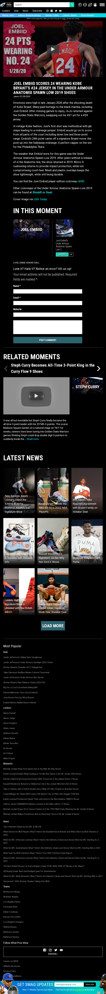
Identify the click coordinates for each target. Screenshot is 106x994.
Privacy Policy (9, 971)
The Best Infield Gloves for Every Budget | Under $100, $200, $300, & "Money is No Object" (43, 866)
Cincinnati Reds (10, 907)
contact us (79, 990)
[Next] (98, 368)
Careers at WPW (10, 961)
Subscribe (37, 11)
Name (17, 285)
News (25, 11)
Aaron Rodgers (10, 723)
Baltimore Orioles (11, 932)
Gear (16, 11)
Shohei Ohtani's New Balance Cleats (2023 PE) (24, 682)
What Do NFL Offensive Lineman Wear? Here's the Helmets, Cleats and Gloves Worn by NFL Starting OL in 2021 (51, 841)
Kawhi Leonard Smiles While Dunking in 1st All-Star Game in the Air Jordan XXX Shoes (42, 774)
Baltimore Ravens (11, 937)
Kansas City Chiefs (12, 917)
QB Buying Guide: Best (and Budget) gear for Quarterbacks (29, 871)
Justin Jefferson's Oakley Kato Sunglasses (22, 657)
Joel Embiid (20, 263)
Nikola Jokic (8, 15)
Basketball (33, 263)
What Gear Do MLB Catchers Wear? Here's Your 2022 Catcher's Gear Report (37, 853)
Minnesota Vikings (11, 892)
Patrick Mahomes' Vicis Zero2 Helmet (20, 692)
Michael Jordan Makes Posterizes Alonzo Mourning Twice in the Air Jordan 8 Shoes (41, 814)
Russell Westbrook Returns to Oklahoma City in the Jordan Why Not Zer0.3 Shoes (40, 784)
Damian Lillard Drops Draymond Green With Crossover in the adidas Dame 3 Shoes (40, 779)
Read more (33, 439)
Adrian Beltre (9, 738)
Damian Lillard (52, 15)
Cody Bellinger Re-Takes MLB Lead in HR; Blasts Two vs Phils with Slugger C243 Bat (41, 794)
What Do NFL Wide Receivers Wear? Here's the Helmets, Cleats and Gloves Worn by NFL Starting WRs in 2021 (53, 876)
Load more (53, 625)
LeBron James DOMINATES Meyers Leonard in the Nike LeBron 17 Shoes (36, 804)
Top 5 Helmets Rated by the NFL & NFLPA (22, 827)
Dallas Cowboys (10, 912)
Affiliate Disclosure (11, 966)
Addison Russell (10, 733)
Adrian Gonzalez (10, 743)
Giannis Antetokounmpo (29, 15)
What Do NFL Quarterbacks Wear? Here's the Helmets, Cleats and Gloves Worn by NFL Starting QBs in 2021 (51, 848)
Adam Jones (9, 728)
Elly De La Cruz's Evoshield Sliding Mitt (20, 687)
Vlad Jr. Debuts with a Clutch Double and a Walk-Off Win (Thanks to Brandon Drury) (40, 789)
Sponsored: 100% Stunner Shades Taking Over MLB (26, 881)
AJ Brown (7, 748)
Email (17, 297)
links (64, 19)
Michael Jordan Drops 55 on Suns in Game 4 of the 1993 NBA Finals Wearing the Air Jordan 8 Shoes (48, 809)
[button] (95, 4)
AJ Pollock (8, 753)
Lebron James (70, 15)
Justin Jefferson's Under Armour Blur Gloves (23, 677)
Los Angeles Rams (11, 902)
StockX (37, 192)
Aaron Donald (9, 713)
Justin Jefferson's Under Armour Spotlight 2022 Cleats (28, 662)
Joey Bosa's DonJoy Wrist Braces (18, 697)
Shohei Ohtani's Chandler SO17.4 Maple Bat (22, 667)
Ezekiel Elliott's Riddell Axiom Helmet (19, 702)
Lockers (6, 11)
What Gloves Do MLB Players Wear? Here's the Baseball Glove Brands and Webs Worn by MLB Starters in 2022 (50, 833)
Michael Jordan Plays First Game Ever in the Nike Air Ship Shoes (32, 769)
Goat (49, 192)
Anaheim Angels (10, 896)
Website (17, 309)
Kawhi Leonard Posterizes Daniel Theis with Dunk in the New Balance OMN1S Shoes (41, 799)
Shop (62, 254)
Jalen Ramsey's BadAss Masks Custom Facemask (26, 672)
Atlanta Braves (10, 927)
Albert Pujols (9, 758)
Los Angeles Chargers (13, 922)
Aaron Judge (9, 718)
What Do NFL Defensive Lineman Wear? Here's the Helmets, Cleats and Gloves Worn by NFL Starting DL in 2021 (51, 859)
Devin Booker (87, 15)
